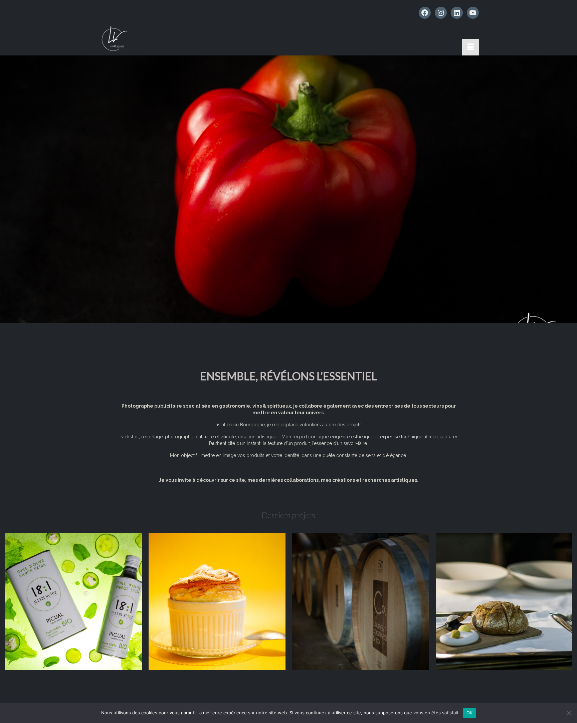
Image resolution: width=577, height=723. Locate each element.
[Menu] (470, 47)
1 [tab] (280, 319)
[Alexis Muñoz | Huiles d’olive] (73, 601)
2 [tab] (288, 319)
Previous (8, 189)
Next (569, 189)
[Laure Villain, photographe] (158, 38)
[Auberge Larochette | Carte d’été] (217, 601)
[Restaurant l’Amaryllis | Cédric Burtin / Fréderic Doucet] (504, 601)
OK (469, 712)
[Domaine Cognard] (360, 601)
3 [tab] (296, 319)
